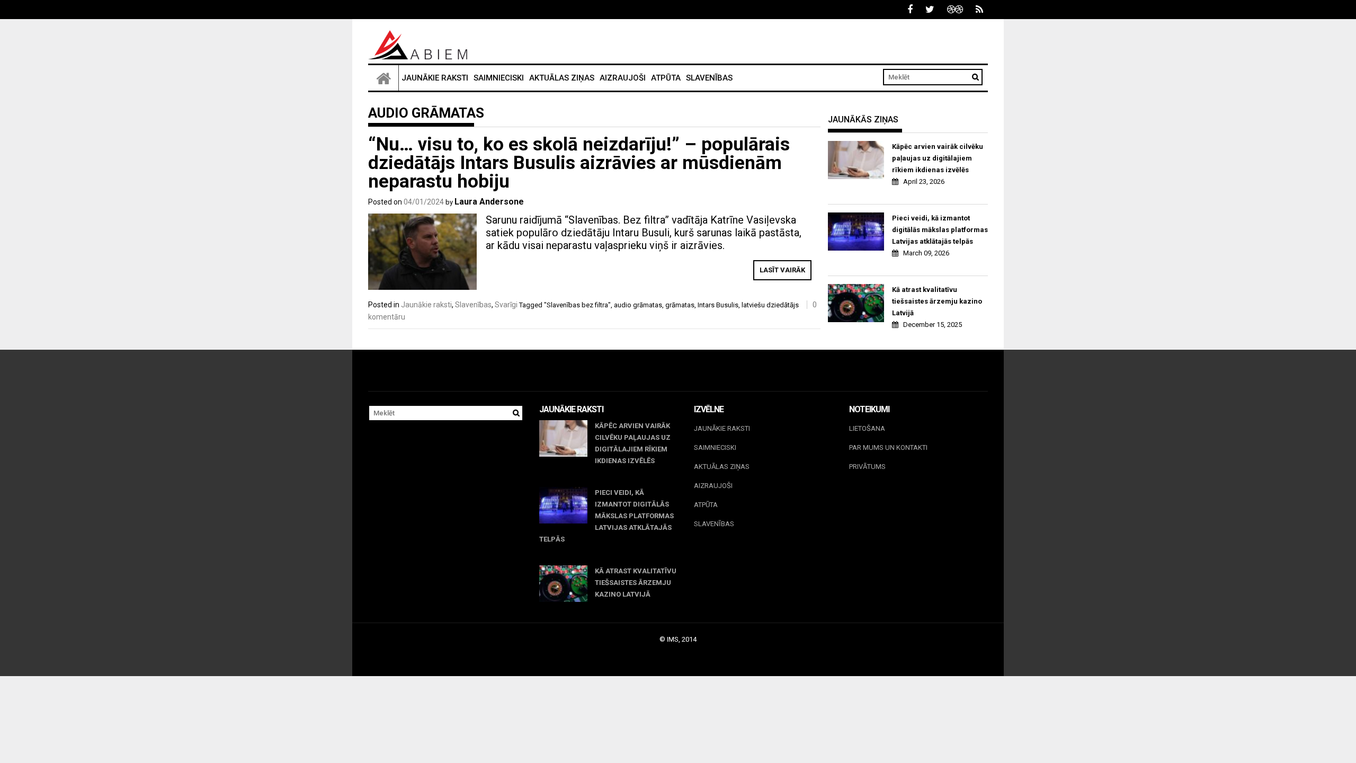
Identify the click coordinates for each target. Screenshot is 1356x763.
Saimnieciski (499, 78)
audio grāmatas (638, 305)
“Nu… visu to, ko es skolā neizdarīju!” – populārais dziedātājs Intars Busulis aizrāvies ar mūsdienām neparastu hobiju (579, 163)
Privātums (867, 467)
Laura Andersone (489, 202)
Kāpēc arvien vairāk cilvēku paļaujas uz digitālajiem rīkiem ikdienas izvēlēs (937, 158)
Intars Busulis (718, 305)
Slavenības (709, 78)
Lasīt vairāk (782, 270)
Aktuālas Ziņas (561, 78)
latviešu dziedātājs (770, 305)
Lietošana (867, 428)
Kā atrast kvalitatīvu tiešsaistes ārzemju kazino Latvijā (937, 301)
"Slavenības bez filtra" (577, 305)
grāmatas (679, 305)
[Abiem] (383, 78)
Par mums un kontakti (888, 447)
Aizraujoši (623, 78)
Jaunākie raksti (435, 78)
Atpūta (666, 78)
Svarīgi (506, 304)
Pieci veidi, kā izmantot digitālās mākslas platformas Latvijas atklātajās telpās (940, 229)
